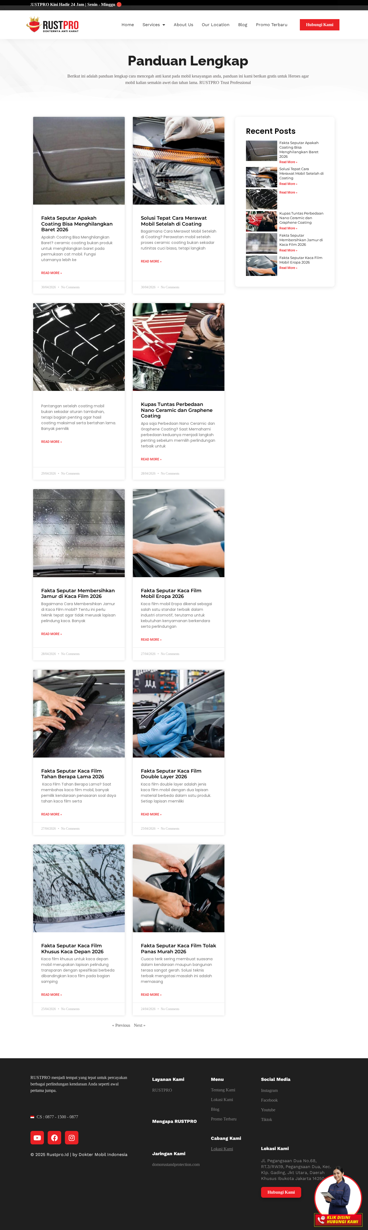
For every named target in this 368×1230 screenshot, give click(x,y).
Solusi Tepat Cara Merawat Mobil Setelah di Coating (174, 221)
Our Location (216, 24)
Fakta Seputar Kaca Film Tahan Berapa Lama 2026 (72, 774)
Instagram (269, 1090)
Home (127, 24)
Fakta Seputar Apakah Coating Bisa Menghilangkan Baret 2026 (77, 224)
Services (151, 24)
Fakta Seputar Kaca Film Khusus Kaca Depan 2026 (72, 949)
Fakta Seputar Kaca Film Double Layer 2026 (171, 774)
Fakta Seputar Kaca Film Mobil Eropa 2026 (171, 594)
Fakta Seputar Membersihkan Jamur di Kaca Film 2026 (78, 594)
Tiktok (266, 1119)
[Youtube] (37, 1137)
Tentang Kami (223, 1090)
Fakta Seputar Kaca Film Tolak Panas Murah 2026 (178, 949)
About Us (183, 24)
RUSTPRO (162, 1090)
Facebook (269, 1100)
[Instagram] (71, 1137)
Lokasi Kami (222, 1099)
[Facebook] (54, 1137)
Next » (139, 1025)
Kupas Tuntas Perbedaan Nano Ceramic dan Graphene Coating (177, 410)
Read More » (51, 273)
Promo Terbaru (271, 24)
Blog (242, 24)
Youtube (268, 1110)
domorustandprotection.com (176, 1164)
